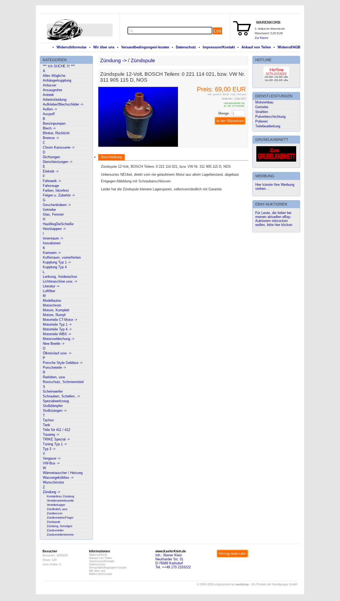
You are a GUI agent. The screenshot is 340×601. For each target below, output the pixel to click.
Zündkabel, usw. (57, 509)
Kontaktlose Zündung (60, 496)
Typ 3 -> (49, 449)
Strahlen (261, 112)
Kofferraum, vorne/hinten (62, 257)
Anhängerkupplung (57, 80)
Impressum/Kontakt (219, 47)
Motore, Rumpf (54, 315)
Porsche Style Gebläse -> (63, 363)
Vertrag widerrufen (232, 554)
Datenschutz (186, 47)
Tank (46, 425)
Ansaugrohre (52, 90)
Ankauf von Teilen (256, 47)
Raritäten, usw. (54, 377)
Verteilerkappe (56, 504)
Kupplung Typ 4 (55, 267)
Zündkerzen (54, 513)
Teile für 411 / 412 (56, 430)
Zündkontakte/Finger (60, 517)
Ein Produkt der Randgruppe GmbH (275, 584)
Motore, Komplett (56, 310)
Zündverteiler (55, 530)
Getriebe (49, 210)
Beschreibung (111, 157)
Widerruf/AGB (289, 47)
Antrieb (48, 95)
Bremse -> (51, 138)
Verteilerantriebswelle (60, 500)
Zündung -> (51, 492)
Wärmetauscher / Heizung (63, 473)
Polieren (261, 121)
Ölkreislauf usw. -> (57, 353)
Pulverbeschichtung (270, 117)
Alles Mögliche (54, 76)
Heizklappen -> (54, 229)
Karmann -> (52, 253)
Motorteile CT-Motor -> (60, 320)
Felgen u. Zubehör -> (59, 195)
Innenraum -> (53, 238)
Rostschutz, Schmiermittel (63, 382)
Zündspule (53, 521)
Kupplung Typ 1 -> (57, 262)
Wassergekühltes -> (58, 478)
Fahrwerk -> (52, 181)
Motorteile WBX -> (57, 334)
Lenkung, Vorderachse (60, 277)
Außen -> (50, 109)
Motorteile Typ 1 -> (57, 324)
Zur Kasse (261, 37)
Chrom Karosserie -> (59, 147)
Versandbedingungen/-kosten (145, 47)
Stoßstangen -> (55, 411)
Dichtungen (51, 157)
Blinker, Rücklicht (56, 133)
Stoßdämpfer (53, 406)
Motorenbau (264, 102)
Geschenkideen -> (57, 205)
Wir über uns (103, 47)
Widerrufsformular (72, 47)
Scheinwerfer (53, 391)
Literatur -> (51, 286)
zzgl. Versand (238, 94)
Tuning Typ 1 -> (55, 444)
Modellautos (52, 300)
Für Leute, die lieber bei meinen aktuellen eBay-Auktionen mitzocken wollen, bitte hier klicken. (274, 219)
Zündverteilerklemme (60, 534)
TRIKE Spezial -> (56, 439)
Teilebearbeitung (267, 126)
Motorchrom (52, 305)
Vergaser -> (52, 458)
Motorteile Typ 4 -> (57, 329)
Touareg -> (51, 434)
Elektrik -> (51, 171)
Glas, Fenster (53, 214)
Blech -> (49, 128)
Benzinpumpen (54, 123)
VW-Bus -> (51, 463)
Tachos (48, 420)
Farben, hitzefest (56, 190)
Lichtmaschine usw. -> (60, 281)
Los (217, 30)
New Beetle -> (54, 344)
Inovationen (52, 243)
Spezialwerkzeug (56, 401)
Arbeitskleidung (54, 100)
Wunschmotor (53, 482)
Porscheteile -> (54, 367)
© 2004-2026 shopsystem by (223, 584)
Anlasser (49, 85)
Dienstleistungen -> (58, 162)
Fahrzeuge (51, 186)
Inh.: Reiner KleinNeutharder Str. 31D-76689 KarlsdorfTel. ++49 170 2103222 (173, 561)
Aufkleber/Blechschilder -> (63, 104)
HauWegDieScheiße (58, 224)
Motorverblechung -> (58, 339)
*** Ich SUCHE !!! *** (59, 66)
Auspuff (49, 114)
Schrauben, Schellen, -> (61, 396)
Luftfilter (49, 291)
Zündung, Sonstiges (60, 526)
